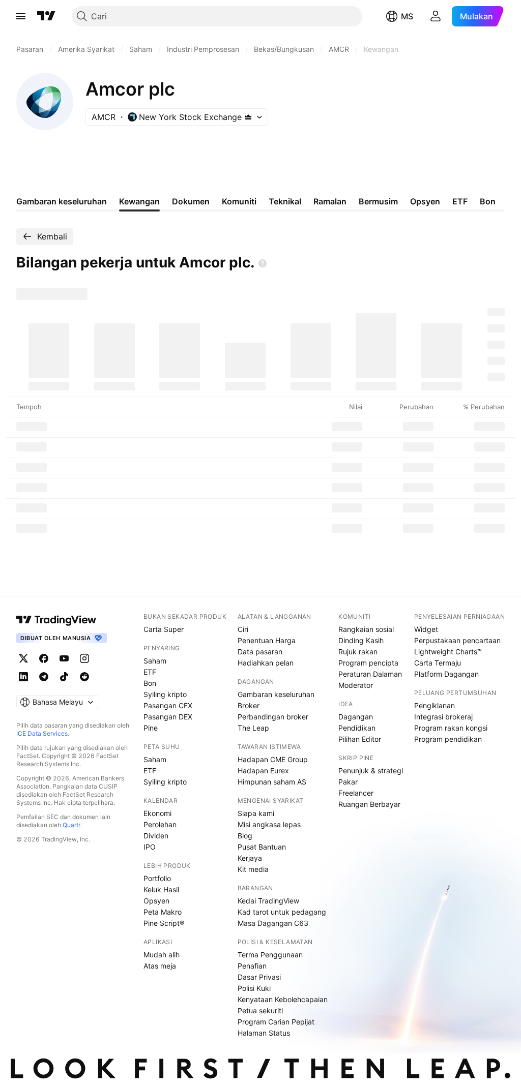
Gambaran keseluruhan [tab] (61, 201)
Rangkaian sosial (366, 629)
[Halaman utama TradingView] (56, 620)
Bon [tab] (488, 201)
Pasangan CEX (167, 705)
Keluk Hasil (161, 889)
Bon (149, 683)
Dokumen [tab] (191, 201)
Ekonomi (157, 813)
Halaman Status (264, 1033)
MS (407, 16)
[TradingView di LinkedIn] (23, 677)
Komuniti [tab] (239, 201)
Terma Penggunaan (270, 954)
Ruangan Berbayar (369, 804)
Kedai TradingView (268, 900)
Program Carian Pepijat (276, 1021)
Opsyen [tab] (425, 201)
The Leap (253, 727)
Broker (248, 705)
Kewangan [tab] (139, 201)
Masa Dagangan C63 (273, 923)
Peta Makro (162, 912)
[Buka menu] (21, 16)
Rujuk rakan (358, 651)
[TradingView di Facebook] (44, 658)
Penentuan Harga (267, 640)
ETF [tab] (460, 201)
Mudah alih (161, 954)
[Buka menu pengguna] (435, 16)
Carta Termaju (437, 662)
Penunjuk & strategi (370, 770)
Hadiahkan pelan (266, 662)
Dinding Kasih (361, 640)
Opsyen (156, 900)
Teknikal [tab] (285, 201)
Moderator (355, 685)
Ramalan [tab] (329, 201)
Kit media (253, 869)
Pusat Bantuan (262, 846)
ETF (149, 672)
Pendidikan (356, 727)
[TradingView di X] (23, 658)
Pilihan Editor (359, 739)
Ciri (243, 629)
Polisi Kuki (254, 988)
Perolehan (160, 824)
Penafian (252, 965)
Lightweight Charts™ (448, 651)
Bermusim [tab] (378, 201)
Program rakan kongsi (450, 727)
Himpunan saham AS (272, 781)
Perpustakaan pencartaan (457, 640)
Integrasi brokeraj (443, 716)
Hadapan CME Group (273, 759)
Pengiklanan (434, 705)
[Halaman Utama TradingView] (46, 16)
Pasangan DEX (167, 716)
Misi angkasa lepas (269, 824)
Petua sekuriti (260, 1010)
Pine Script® (163, 923)
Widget (426, 629)
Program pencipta (368, 662)
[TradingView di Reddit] (84, 677)
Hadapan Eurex (263, 770)
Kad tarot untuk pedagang (282, 912)
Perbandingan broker (273, 716)
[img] (248, 117)
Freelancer (355, 793)
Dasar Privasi (259, 977)
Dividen (155, 835)
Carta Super (163, 629)
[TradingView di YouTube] (64, 658)
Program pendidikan (448, 739)
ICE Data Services (42, 733)
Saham (154, 660)
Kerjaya (250, 858)
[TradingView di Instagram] (84, 658)
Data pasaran (260, 651)
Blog (245, 835)
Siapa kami (256, 813)
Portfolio (157, 878)
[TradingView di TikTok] (64, 677)
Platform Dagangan (446, 674)
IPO (149, 846)
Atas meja (159, 965)
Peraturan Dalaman (370, 674)
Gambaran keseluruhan (276, 694)
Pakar (348, 781)
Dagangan (355, 716)
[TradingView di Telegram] (44, 677)
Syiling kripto (165, 694)
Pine (150, 727)
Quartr (71, 825)
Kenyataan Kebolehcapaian (283, 999)
